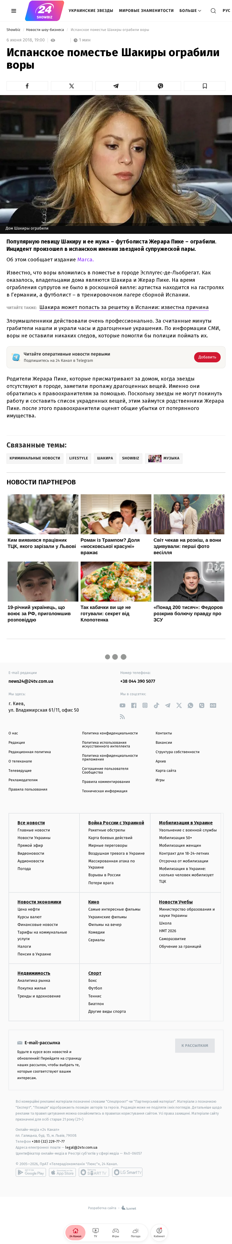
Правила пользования (27, 789)
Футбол (95, 988)
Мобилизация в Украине (186, 822)
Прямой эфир (30, 845)
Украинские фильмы (107, 917)
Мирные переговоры (107, 845)
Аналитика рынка (34, 980)
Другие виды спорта (107, 1011)
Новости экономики (39, 902)
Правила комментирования (106, 782)
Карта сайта (166, 771)
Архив (161, 761)
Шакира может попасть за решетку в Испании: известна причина (124, 307)
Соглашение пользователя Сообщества (105, 770)
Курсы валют (30, 917)
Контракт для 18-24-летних (184, 853)
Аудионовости (31, 861)
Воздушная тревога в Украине (116, 853)
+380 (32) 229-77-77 (48, 1141)
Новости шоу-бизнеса (45, 30)
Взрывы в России (104, 875)
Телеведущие (20, 771)
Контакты (164, 733)
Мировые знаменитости (146, 10)
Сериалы (96, 940)
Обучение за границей (180, 946)
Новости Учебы (176, 902)
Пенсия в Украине (34, 954)
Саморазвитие (172, 938)
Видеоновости (31, 853)
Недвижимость (34, 973)
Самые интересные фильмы (114, 909)
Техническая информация (104, 791)
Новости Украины (34, 837)
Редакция (16, 743)
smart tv (94, 1172)
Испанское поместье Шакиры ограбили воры (110, 30)
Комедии (96, 932)
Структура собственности (177, 752)
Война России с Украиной (116, 822)
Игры (160, 780)
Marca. (85, 259)
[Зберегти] (204, 86)
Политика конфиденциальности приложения (110, 757)
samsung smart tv (127, 1172)
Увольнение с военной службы (188, 830)
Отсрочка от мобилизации (183, 861)
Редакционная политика (29, 752)
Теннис (95, 996)
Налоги (24, 946)
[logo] (44, 10)
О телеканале (20, 761)
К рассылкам (195, 1046)
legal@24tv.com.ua (81, 1147)
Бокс (92, 980)
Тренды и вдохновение (39, 996)
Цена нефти (29, 909)
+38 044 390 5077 (137, 681)
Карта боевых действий (110, 837)
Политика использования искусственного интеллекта (106, 744)
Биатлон (96, 1003)
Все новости (31, 822)
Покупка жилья (32, 988)
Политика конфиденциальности (110, 733)
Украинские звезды (91, 10)
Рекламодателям (23, 780)
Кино (93, 902)
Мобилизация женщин (180, 845)
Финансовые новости (38, 924)
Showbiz (14, 30)
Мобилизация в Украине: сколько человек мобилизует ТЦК (186, 875)
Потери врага (100, 883)
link (122, 705)
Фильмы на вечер (104, 924)
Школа (165, 923)
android (31, 1172)
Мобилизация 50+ (175, 837)
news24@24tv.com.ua (30, 681)
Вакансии (164, 743)
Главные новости (34, 830)
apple (62, 1172)
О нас (13, 733)
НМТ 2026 (167, 930)
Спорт (94, 973)
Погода (24, 868)
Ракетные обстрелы (106, 830)
